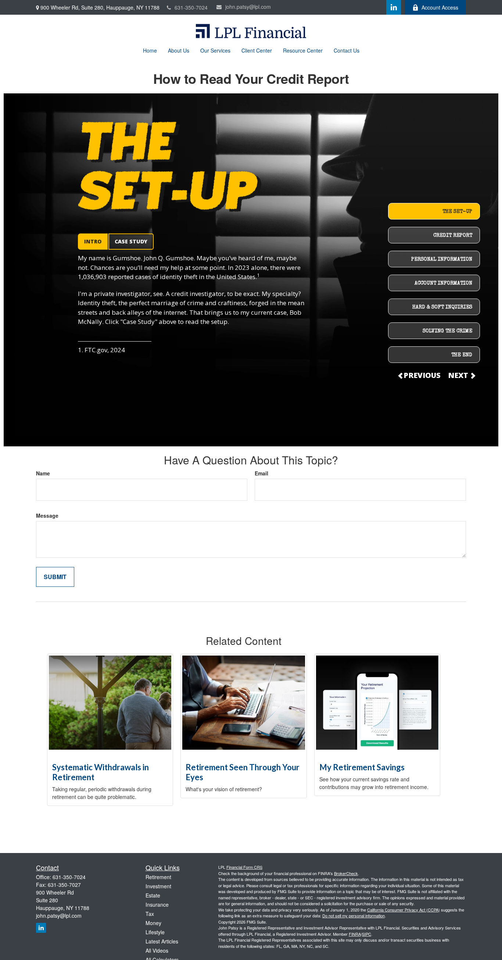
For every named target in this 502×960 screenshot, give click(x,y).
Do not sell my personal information (353, 915)
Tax (150, 913)
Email (261, 473)
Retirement (158, 877)
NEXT (459, 375)
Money (153, 923)
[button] (149, 50)
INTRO (92, 241)
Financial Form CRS (244, 867)
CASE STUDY (131, 241)
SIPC (366, 934)
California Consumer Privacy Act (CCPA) (403, 910)
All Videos (157, 950)
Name (43, 473)
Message (47, 515)
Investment (158, 886)
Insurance (157, 904)
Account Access (440, 7)
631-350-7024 (191, 7)
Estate (153, 895)
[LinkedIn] (393, 7)
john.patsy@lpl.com (248, 6)
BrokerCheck (346, 873)
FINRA (355, 934)
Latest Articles (162, 941)
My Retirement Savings (362, 767)
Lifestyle (155, 932)
